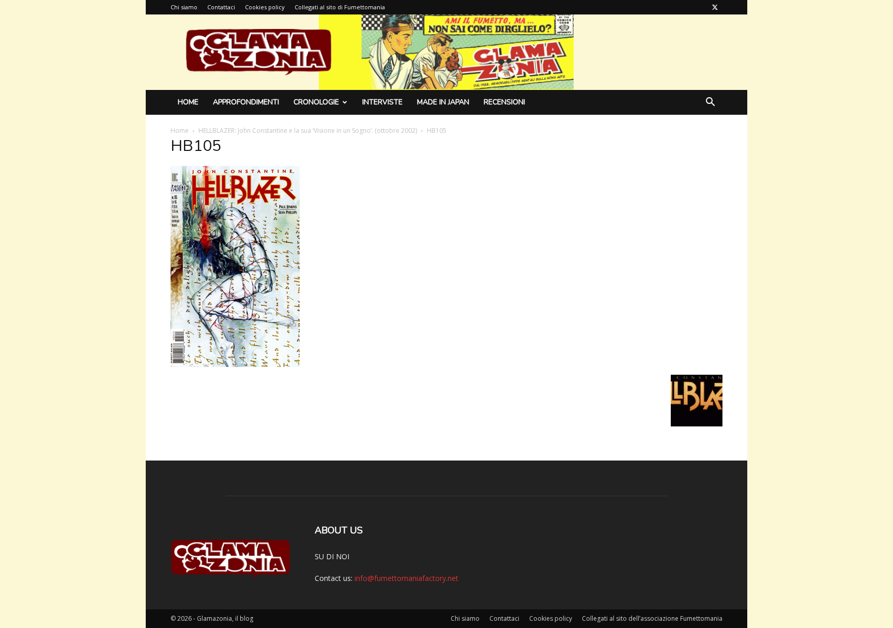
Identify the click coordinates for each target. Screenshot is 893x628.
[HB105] (235, 364)
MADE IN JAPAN (443, 102)
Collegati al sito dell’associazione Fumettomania (652, 618)
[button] (710, 103)
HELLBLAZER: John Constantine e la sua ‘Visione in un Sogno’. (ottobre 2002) (307, 130)
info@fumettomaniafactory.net (406, 578)
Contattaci (221, 7)
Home (188, 102)
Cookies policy (265, 7)
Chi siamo (184, 7)
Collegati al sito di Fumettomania (340, 7)
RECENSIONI (504, 102)
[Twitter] (714, 7)
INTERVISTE (382, 102)
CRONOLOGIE (316, 102)
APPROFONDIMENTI (246, 102)
